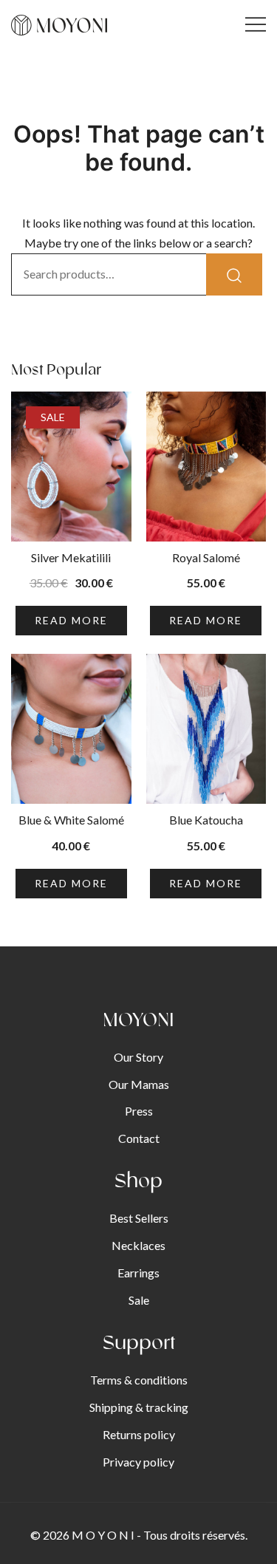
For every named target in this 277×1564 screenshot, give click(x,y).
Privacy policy (138, 1462)
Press (139, 1111)
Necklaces (138, 1245)
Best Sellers (138, 1218)
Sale (139, 1300)
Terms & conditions (139, 1380)
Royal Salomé (206, 557)
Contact (139, 1138)
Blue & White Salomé (71, 820)
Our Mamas (139, 1084)
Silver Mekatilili (71, 557)
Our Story (138, 1057)
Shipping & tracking (138, 1407)
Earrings (138, 1273)
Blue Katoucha (206, 820)
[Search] (234, 274)
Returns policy (139, 1434)
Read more (71, 620)
